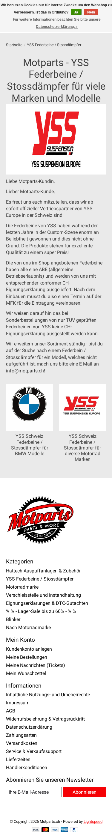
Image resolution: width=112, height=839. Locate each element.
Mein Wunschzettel (26, 673)
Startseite (14, 45)
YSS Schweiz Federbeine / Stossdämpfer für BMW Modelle (29, 444)
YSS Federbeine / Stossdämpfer (39, 579)
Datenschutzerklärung (29, 727)
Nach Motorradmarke (28, 627)
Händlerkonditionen (26, 767)
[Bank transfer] (35, 830)
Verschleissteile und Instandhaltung (43, 595)
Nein (91, 12)
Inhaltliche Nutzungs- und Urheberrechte (48, 694)
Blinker (13, 619)
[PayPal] (74, 830)
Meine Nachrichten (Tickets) (35, 665)
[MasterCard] (45, 830)
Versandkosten (21, 743)
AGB (10, 711)
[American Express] (64, 830)
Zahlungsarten (21, 735)
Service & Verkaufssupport (34, 751)
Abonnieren (84, 792)
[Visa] (55, 830)
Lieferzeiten (18, 759)
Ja (76, 12)
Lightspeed (93, 821)
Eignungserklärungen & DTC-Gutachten (47, 603)
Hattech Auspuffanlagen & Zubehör (43, 571)
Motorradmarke (22, 587)
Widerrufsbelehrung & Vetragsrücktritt (45, 719)
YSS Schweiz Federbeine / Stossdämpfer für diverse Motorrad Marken (82, 447)
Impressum (18, 703)
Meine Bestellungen (26, 657)
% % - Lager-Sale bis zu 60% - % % (41, 611)
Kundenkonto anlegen (29, 649)
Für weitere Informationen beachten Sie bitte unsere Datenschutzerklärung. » (57, 23)
